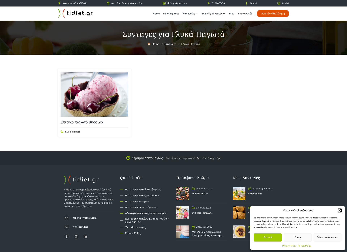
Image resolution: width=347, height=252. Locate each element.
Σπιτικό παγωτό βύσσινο (82, 122)
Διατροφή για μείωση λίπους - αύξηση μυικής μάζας (147, 220)
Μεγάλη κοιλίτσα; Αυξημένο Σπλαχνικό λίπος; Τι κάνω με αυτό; (207, 235)
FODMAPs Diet (200, 193)
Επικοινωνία (245, 13)
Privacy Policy (289, 245)
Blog (231, 13)
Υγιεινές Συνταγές (212, 13)
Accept (268, 237)
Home (156, 13)
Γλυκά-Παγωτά (72, 131)
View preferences (327, 237)
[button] (340, 210)
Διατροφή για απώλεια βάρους (143, 189)
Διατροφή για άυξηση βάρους (142, 195)
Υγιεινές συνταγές (135, 227)
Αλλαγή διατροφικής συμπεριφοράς (146, 212)
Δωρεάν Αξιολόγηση (273, 13)
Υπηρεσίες (189, 13)
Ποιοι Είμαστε (171, 13)
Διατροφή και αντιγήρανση (141, 206)
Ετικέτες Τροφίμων (202, 212)
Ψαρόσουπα (255, 193)
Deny (298, 237)
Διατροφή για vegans (137, 201)
